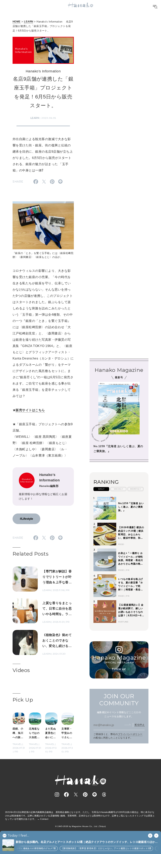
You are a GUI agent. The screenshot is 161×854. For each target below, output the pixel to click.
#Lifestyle (26, 518)
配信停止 (140, 724)
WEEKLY (118, 489)
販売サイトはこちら (30, 410)
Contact (44, 819)
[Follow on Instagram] (57, 794)
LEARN (28, 21)
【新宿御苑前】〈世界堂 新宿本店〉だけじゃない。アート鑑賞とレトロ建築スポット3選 (101, 848)
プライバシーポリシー (130, 734)
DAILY (101, 489)
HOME (17, 21)
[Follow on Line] (94, 794)
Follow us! (119, 669)
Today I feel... (18, 835)
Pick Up (23, 700)
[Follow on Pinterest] (85, 794)
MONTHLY (135, 489)
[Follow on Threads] (104, 794)
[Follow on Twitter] (75, 794)
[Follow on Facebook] (66, 794)
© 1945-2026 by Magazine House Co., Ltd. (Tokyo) (80, 826)
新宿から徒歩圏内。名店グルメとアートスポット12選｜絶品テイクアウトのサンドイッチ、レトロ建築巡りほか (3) (85, 842)
